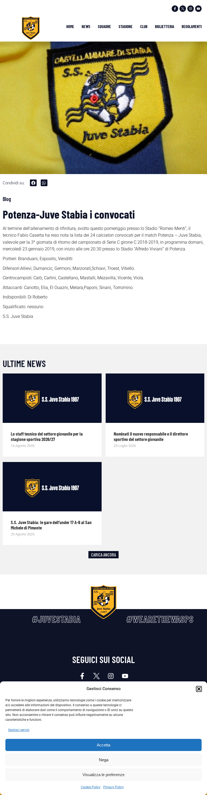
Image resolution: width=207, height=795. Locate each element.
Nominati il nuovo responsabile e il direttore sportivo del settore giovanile (151, 436)
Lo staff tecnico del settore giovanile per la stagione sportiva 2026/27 (47, 436)
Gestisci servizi (18, 730)
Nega (103, 759)
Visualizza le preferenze (103, 774)
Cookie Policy (91, 787)
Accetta (103, 745)
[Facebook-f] (175, 8)
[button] (199, 689)
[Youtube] (198, 8)
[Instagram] (190, 8)
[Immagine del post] (52, 398)
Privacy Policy (113, 787)
